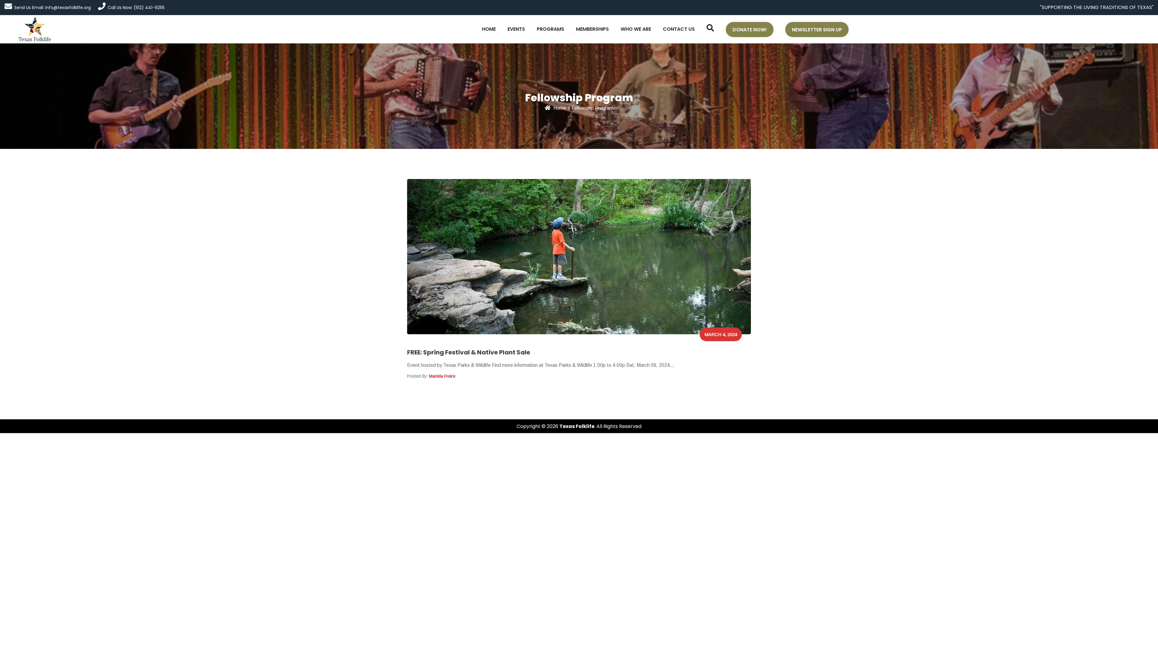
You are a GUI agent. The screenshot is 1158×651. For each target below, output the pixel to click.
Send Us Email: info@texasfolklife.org (52, 8)
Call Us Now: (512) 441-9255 (136, 8)
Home (559, 108)
